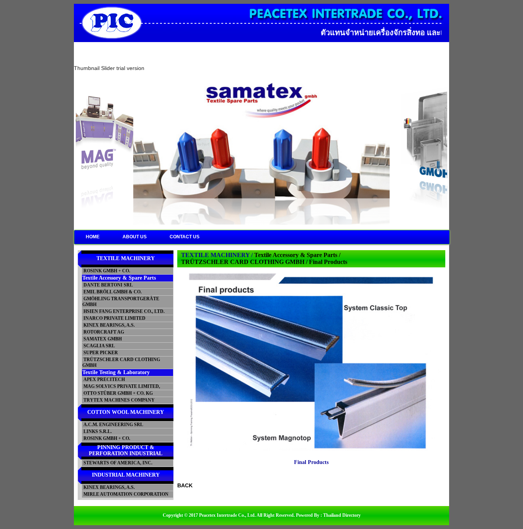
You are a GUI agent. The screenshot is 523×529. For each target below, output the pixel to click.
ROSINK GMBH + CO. (106, 270)
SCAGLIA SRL (98, 345)
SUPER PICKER (100, 352)
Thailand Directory (342, 515)
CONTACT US (184, 236)
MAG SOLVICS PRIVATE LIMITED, (121, 386)
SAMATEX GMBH (102, 339)
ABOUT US (135, 236)
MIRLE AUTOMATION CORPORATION (125, 494)
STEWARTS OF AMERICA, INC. (117, 463)
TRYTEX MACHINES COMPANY (118, 400)
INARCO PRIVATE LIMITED (113, 318)
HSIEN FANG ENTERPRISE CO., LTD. (123, 311)
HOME (93, 236)
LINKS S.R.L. (97, 431)
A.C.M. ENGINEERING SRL (112, 424)
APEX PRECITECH (103, 379)
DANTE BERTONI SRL (107, 285)
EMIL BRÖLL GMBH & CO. (112, 292)
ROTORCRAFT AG (103, 332)
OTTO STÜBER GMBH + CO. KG (117, 393)
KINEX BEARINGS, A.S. (108, 325)
